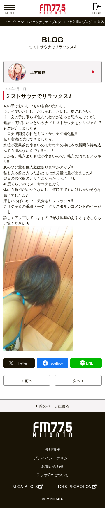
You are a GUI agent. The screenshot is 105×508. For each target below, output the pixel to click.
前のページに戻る (54, 406)
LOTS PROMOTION (74, 486)
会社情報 (52, 449)
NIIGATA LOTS (25, 486)
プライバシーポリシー (52, 458)
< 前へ (26, 380)
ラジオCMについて (52, 475)
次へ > (78, 380)
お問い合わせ (52, 466)
